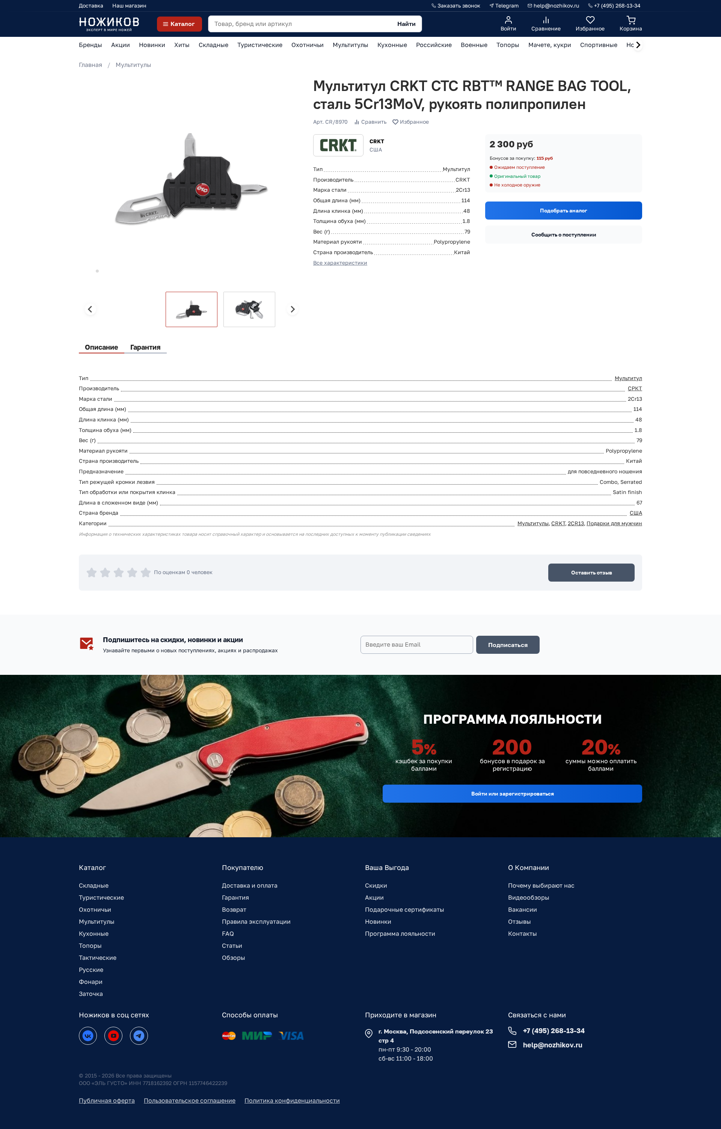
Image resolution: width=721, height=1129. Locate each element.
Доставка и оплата (250, 885)
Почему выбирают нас (541, 885)
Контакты (522, 933)
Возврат (234, 909)
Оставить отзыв (591, 572)
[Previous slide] (90, 309)
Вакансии (522, 909)
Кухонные (94, 933)
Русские (91, 969)
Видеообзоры (528, 897)
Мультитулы (133, 64)
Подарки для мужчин (614, 523)
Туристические (101, 897)
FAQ (228, 933)
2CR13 (576, 523)
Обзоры (233, 957)
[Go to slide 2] (97, 271)
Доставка (91, 5)
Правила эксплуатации (256, 921)
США (636, 512)
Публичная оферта (107, 1100)
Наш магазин (129, 5)
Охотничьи (95, 909)
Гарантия (235, 897)
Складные (94, 885)
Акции (374, 897)
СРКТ (635, 388)
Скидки (376, 885)
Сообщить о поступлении (563, 234)
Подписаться (508, 645)
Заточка (91, 993)
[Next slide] (638, 45)
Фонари (91, 981)
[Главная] (109, 24)
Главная (90, 64)
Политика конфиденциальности (292, 1100)
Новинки (378, 921)
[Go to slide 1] (87, 271)
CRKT (377, 141)
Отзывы (519, 921)
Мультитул (628, 378)
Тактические (97, 957)
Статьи (232, 945)
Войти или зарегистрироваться (512, 793)
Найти (406, 23)
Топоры (90, 945)
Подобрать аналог (563, 210)
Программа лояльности (400, 933)
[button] (191, 309)
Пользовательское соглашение (189, 1100)
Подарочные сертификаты (404, 909)
